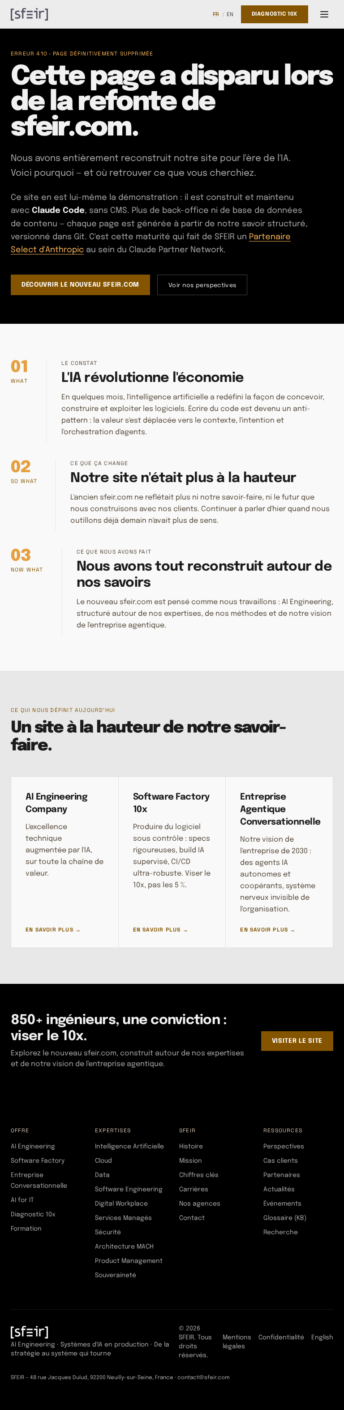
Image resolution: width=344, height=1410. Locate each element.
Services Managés (123, 1218)
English (322, 1337)
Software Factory (37, 1161)
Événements (282, 1204)
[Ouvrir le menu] (324, 14)
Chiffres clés (199, 1175)
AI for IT (22, 1200)
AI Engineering (33, 1146)
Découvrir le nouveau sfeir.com (80, 285)
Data (102, 1175)
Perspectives (283, 1146)
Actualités (279, 1189)
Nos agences (199, 1204)
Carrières (193, 1189)
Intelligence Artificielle (129, 1146)
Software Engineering (129, 1189)
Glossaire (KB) (284, 1218)
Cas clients (280, 1161)
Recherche (280, 1232)
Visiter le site (297, 1041)
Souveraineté (115, 1275)
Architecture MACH (124, 1247)
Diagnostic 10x (274, 14)
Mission (190, 1161)
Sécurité (108, 1232)
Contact (192, 1218)
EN (230, 14)
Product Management (129, 1261)
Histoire (191, 1146)
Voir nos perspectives (202, 285)
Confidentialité (281, 1337)
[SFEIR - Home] (29, 14)
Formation (26, 1229)
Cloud (103, 1161)
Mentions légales (237, 1342)
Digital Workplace (121, 1204)
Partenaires (281, 1175)
